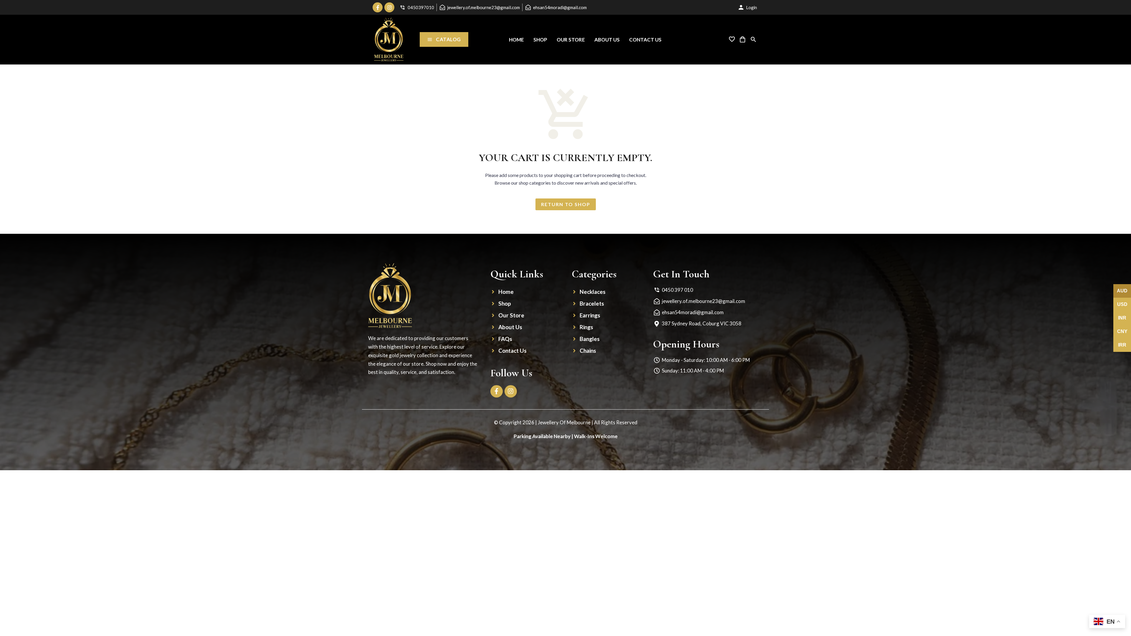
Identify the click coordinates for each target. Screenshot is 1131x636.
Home (516, 40)
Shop (540, 40)
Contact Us (645, 40)
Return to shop (565, 204)
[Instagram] (389, 7)
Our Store (571, 40)
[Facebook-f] (378, 7)
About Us (607, 40)
